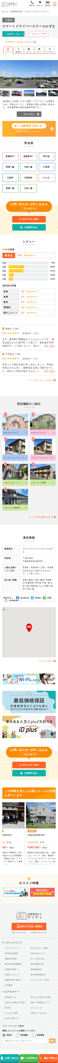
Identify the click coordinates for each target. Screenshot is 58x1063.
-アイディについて (12, 948)
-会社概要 (8, 985)
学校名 (9, 1035)
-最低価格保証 (36, 969)
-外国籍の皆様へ (11, 969)
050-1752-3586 (30, 219)
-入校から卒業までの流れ (14, 1002)
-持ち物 (7, 1008)
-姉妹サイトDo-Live (38, 1013)
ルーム (29, 52)
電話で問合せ (50, 1058)
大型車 (10, 177)
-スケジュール (36, 1008)
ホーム (8, 52)
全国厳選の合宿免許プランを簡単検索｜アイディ (9, 4)
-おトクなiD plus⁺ (37, 959)
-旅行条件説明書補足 (12, 964)
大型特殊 (28, 177)
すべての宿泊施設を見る (41, 517)
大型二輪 (28, 167)
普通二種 (10, 188)
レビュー (39, 52)
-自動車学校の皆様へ (12, 980)
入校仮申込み (30, 227)
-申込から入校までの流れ (40, 997)
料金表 (18, 52)
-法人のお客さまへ (12, 1018)
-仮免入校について (38, 953)
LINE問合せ (31, 1058)
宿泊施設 (24, 1035)
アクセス (49, 52)
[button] (4, 73)
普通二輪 (10, 167)
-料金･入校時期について (40, 1002)
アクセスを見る (45, 661)
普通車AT (10, 156)
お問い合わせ (11, 1058)
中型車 (46, 167)
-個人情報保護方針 (38, 975)
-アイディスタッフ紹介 (39, 980)
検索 (52, 1041)
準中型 (46, 156)
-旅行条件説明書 (11, 953)
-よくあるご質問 (11, 1013)
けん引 (46, 177)
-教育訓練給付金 (37, 964)
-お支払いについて (12, 975)
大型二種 (28, 188)
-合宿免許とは (10, 997)
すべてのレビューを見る (40, 380)
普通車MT (28, 156)
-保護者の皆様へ (11, 959)
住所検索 (40, 1035)
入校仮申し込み (13, 34)
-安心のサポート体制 (38, 948)
